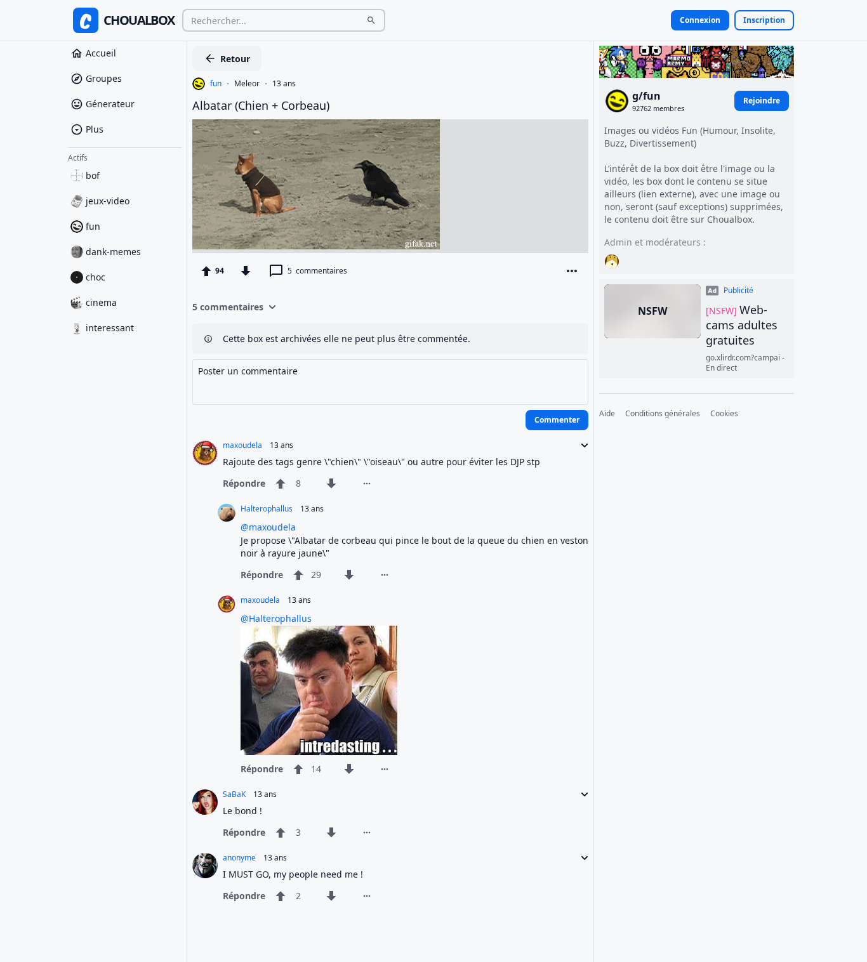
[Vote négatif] (246, 271)
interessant (110, 328)
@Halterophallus (276, 618)
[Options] (571, 271)
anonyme (239, 858)
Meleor (247, 84)
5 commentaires (227, 307)
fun (93, 226)
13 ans (284, 84)
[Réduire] (580, 445)
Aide (607, 414)
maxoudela (242, 445)
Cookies (724, 414)
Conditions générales (662, 414)
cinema (101, 302)
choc (95, 277)
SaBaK (234, 794)
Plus (94, 129)
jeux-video (107, 201)
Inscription (764, 20)
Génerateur (110, 104)
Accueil (101, 53)
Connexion (700, 20)
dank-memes (113, 252)
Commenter (556, 419)
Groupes (104, 78)
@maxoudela (268, 527)
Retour (235, 59)
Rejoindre (761, 100)
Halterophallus (267, 509)
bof (93, 175)
